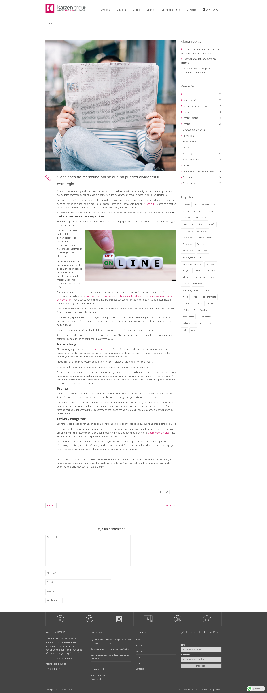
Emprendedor (189, 237)
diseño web (188, 231)
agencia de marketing (192, 211)
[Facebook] (160, 492)
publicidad (187, 303)
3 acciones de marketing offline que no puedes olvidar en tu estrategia (108, 180)
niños (195, 297)
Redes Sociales (200, 310)
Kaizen (213, 277)
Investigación (189, 141)
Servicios (121, 10)
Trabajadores (205, 317)
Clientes (151, 10)
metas (207, 290)
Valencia (186, 323)
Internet (186, 277)
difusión (201, 224)
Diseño (186, 112)
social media (188, 317)
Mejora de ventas (191, 159)
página (211, 303)
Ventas (209, 323)
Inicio (138, 640)
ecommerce (202, 231)
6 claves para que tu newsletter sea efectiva (198, 61)
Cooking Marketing (171, 10)
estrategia (203, 251)
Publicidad (188, 177)
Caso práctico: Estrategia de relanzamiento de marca (195, 70)
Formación (188, 136)
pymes (200, 303)
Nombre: (185, 654)
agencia (186, 204)
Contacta (191, 10)
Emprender (188, 244)
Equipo (136, 10)
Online (186, 165)
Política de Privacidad (100, 675)
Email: (184, 645)
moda (185, 297)
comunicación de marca (195, 106)
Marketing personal (191, 290)
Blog (185, 94)
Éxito (193, 330)
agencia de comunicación (205, 204)
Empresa (105, 10)
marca (186, 147)
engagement (188, 251)
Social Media (189, 183)
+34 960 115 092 (53, 669)
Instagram (212, 270)
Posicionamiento (209, 297)
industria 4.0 (150, 204)
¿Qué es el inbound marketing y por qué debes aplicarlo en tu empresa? (201, 51)
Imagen (186, 270)
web (184, 330)
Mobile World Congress (159, 433)
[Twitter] (166, 492)
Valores (198, 323)
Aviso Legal (96, 679)
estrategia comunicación (193, 257)
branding (211, 211)
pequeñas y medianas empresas (198, 171)
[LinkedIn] (173, 492)
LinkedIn (98, 349)
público (186, 310)
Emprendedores (190, 118)
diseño (212, 224)
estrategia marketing (192, 264)
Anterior (51, 505)
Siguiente (170, 505)
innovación (198, 270)
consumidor (188, 224)
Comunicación (190, 100)
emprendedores (206, 237)
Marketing (187, 153)
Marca (186, 284)
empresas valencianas (194, 130)
